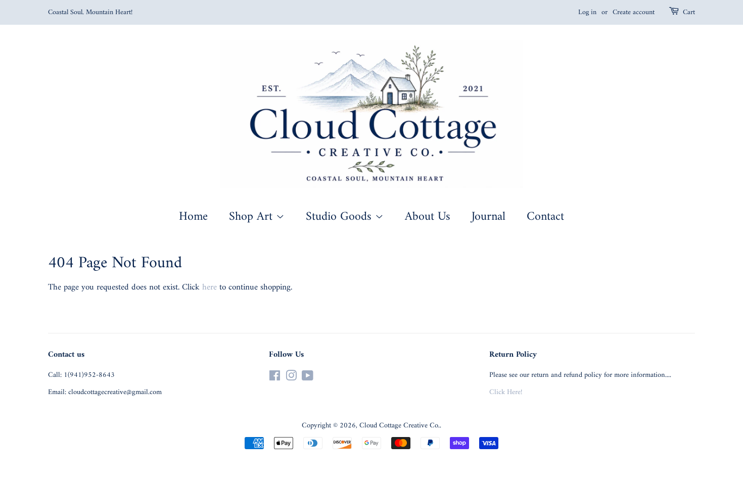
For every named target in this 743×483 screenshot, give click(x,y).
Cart (689, 13)
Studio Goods (340, 216)
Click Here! (505, 392)
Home (193, 216)
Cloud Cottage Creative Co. (399, 425)
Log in (587, 12)
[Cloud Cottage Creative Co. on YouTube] (307, 378)
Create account (634, 12)
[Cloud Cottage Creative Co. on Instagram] (291, 378)
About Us (427, 216)
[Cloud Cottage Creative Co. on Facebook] (275, 378)
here (209, 287)
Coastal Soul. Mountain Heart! (90, 12)
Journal (488, 216)
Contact (545, 216)
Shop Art (252, 216)
